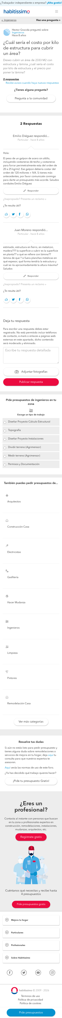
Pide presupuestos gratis (31, 904)
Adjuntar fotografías (34, 371)
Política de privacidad (30, 1000)
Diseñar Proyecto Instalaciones (25, 439)
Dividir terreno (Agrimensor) (24, 447)
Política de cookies (30, 1003)
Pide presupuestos (31, 1012)
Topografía (14, 430)
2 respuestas (11, 79)
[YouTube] (38, 973)
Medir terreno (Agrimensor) (24, 456)
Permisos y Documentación (23, 464)
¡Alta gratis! (54, 3)
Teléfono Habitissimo (15, 980)
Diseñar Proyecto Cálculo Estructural (29, 422)
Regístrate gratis (31, 837)
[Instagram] (52, 973)
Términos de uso (30, 996)
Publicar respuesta (31, 382)
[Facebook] (10, 973)
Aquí (7, 768)
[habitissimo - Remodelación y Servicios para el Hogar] (16, 11)
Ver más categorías (31, 721)
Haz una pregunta (47, 20)
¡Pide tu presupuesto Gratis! (31, 781)
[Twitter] (24, 973)
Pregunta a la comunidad (31, 98)
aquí (50, 755)
